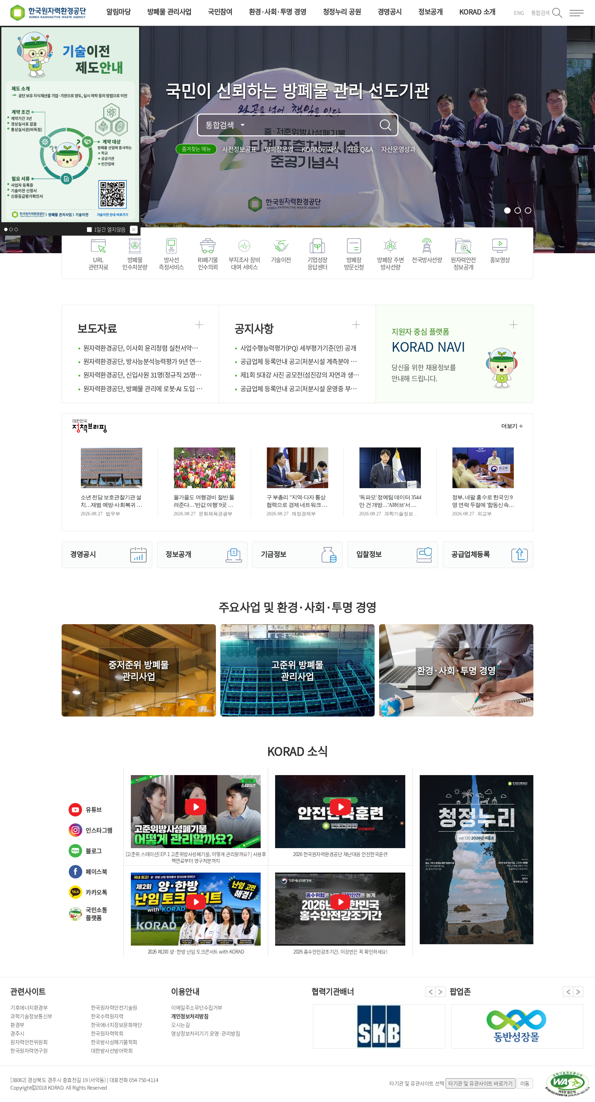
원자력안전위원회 (29, 1042)
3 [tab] (528, 210)
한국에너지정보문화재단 (116, 1025)
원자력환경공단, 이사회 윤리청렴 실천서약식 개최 (143, 348)
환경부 (17, 1025)
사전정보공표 (239, 149)
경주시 (17, 1033)
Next (440, 992)
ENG (519, 13)
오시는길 (180, 1025)
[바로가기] (476, 862)
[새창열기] (567, 1083)
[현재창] (70, 124)
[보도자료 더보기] (199, 325)
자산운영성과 (398, 149)
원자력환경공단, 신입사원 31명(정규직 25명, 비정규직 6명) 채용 (143, 375)
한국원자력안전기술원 (114, 1007)
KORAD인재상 (320, 149)
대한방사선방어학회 (112, 1050)
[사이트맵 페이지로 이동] (576, 13)
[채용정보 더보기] (514, 325)
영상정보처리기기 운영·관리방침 (205, 1033)
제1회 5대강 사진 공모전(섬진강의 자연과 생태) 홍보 (300, 375)
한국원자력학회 (107, 1033)
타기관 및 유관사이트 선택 (416, 1083)
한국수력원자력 (107, 1016)
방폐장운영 (279, 149)
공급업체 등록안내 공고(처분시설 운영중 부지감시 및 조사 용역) (300, 388)
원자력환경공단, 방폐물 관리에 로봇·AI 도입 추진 (143, 388)
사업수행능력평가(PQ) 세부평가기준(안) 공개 (298, 348)
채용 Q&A (360, 149)
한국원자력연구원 (29, 1050)
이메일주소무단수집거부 (196, 1007)
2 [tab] (518, 210)
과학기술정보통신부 (31, 1016)
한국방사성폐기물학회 (114, 1042)
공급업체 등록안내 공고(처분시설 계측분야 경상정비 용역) (300, 361)
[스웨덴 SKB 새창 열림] (379, 1026)
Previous (430, 992)
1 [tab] (508, 210)
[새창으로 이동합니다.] (517, 1026)
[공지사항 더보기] (356, 325)
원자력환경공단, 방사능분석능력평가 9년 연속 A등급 (143, 361)
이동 (525, 1083)
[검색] (385, 125)
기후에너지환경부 (29, 1007)
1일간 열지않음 (110, 229)
